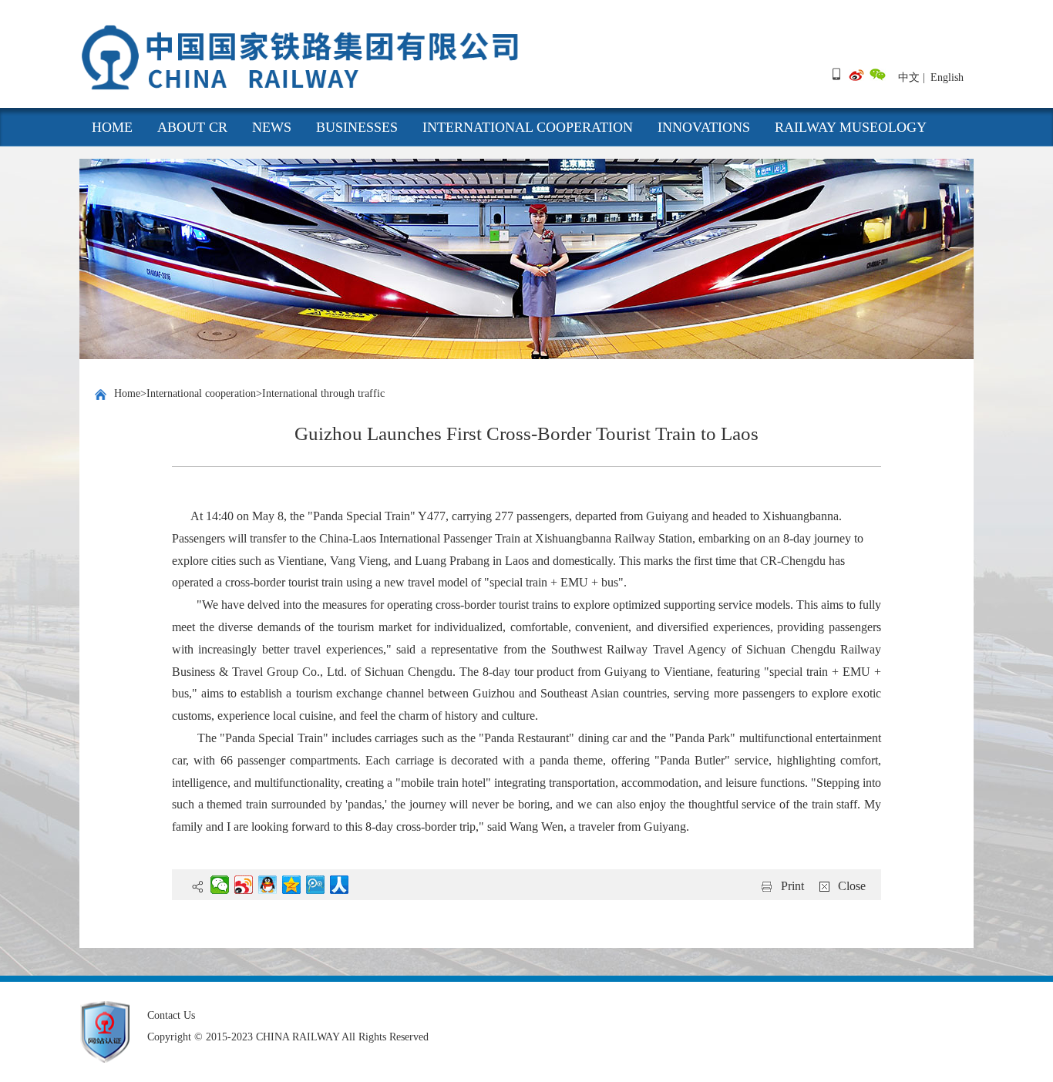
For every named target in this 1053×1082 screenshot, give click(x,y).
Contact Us (171, 1015)
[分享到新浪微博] (244, 884)
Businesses (357, 127)
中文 (909, 77)
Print (792, 885)
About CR (192, 127)
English (947, 77)
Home (127, 393)
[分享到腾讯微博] (315, 884)
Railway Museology (851, 127)
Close (852, 885)
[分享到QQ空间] (291, 884)
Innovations (704, 127)
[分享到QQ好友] (268, 884)
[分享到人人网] (339, 884)
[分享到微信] (220, 884)
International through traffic (323, 393)
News (271, 127)
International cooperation (527, 127)
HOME (112, 127)
